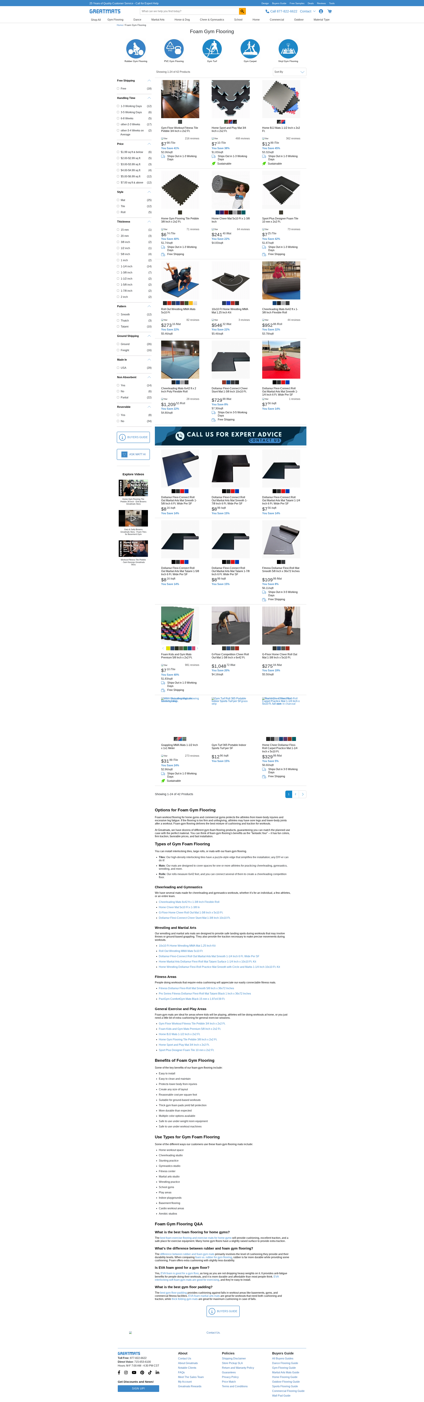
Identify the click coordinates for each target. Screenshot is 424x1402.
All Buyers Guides (282, 1358)
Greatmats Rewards (189, 1386)
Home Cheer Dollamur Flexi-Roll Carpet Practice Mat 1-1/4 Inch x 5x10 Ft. (279, 748)
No (122, 391)
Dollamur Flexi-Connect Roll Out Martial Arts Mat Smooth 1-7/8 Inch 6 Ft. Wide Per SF (229, 500)
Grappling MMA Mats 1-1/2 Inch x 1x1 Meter (179, 747)
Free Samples (297, 3)
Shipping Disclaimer (234, 1358)
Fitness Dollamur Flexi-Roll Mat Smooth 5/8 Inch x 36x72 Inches (281, 570)
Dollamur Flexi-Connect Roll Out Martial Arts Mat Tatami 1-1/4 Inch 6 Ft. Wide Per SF (281, 500)
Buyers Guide (279, 3)
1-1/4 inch (126, 266)
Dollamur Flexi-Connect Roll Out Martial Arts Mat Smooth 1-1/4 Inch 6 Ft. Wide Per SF (280, 391)
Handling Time (126, 98)
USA (123, 367)
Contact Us (184, 1358)
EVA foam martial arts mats (204, 1295)
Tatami (124, 326)
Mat (123, 200)
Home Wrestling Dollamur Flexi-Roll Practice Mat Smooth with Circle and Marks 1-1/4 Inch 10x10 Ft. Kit (219, 966)
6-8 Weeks (127, 118)
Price (120, 144)
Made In (122, 359)
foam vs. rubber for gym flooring (213, 1257)
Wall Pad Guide (281, 1395)
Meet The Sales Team (191, 1377)
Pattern (121, 306)
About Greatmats (188, 1363)
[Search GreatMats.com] (242, 11)
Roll (123, 212)
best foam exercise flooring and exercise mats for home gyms (196, 1237)
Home (256, 19)
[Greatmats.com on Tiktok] (150, 1373)
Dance (137, 19)
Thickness (123, 221)
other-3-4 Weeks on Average (132, 132)
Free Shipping (126, 80)
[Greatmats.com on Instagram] (126, 1373)
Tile (123, 206)
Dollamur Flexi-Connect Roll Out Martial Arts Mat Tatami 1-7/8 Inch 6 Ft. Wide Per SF (231, 571)
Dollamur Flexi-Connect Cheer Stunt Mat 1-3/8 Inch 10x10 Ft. (230, 390)
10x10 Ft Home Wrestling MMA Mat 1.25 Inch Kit (230, 311)
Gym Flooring (115, 19)
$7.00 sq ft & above (132, 182)
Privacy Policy (230, 1377)
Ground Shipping (128, 336)
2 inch (124, 296)
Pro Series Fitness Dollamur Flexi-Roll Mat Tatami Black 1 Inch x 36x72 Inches (205, 993)
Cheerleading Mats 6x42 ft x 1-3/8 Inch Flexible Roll (280, 311)
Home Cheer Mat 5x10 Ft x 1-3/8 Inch (231, 220)
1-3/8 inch (126, 272)
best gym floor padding (173, 1292)
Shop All (96, 19)
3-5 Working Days (131, 112)
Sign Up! (138, 1388)
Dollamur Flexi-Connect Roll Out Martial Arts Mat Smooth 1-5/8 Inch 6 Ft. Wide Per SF (179, 500)
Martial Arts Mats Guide (285, 1372)
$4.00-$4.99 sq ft (130, 170)
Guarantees (229, 1372)
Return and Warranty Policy (238, 1367)
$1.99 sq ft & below (132, 152)
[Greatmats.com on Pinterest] (142, 1373)
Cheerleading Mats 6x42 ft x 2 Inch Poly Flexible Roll (178, 390)
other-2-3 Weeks (130, 124)
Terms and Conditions (235, 1386)
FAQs (181, 1372)
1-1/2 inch (126, 278)
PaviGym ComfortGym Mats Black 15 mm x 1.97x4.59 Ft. (192, 998)
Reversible (124, 407)
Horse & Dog (182, 19)
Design (265, 3)
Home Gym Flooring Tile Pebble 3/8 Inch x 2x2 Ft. (180, 220)
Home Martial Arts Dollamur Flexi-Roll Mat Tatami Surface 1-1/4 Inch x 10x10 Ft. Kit (207, 961)
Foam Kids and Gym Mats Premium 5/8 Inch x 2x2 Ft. (176, 656)
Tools (332, 3)
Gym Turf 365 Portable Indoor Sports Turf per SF (229, 747)
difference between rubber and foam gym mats (187, 1254)
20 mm (125, 235)
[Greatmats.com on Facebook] (119, 1373)
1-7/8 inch (126, 290)
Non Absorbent (126, 377)
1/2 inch (125, 248)
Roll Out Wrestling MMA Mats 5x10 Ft (178, 311)
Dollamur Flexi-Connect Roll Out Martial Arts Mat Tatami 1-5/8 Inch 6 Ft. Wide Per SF (180, 571)
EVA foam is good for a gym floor (180, 1273)
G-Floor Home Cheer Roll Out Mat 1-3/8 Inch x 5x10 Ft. (279, 656)
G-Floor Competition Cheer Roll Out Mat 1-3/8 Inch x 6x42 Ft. (230, 656)
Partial (124, 397)
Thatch (125, 320)
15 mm (125, 229)
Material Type (322, 19)
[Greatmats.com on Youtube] (134, 1373)
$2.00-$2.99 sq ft (130, 158)
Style (120, 192)
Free (123, 88)
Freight (125, 350)
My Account (185, 1381)
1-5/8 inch (126, 284)
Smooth (125, 314)
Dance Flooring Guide (285, 1363)
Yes (123, 385)
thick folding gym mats (185, 1299)
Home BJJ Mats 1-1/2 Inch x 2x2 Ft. (281, 129)
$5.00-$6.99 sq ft (130, 176)
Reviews (321, 3)
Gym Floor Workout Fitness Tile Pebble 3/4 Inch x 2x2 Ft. (179, 129)
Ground (125, 344)
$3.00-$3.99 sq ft (130, 164)
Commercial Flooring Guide (288, 1391)
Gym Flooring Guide (284, 1367)
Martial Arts (157, 19)
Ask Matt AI (137, 454)
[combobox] (193, 11)
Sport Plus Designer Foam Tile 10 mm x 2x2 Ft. (280, 220)
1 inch (124, 260)
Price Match (229, 1381)
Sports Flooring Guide (285, 1386)
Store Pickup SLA (232, 1363)
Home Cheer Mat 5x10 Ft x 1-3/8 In (179, 907)
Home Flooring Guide (284, 1377)
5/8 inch (125, 254)
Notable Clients (187, 1367)
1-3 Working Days (131, 106)
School (238, 19)
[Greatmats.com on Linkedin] (157, 1373)
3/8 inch (125, 242)
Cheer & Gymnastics (212, 19)
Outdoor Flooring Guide (286, 1381)
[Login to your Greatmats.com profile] (321, 11)
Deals (311, 3)
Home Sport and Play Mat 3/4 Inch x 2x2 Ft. (229, 129)
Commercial (277, 19)
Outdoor (299, 19)
